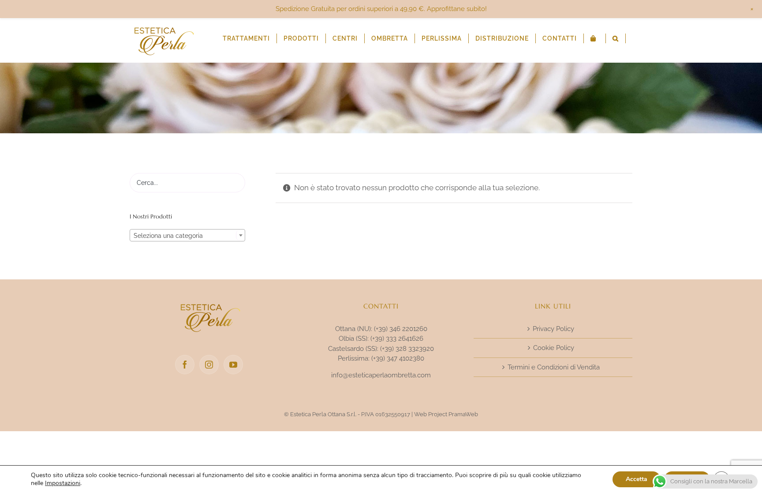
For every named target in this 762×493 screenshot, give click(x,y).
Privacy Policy (553, 329)
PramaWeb (463, 414)
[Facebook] (184, 364)
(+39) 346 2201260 (400, 329)
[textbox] (187, 236)
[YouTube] (233, 364)
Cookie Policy (553, 348)
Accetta (636, 479)
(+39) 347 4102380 (397, 358)
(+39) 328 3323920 (407, 349)
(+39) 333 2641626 (396, 338)
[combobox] (187, 235)
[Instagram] (209, 364)
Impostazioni (62, 483)
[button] (616, 38)
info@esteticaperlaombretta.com (381, 375)
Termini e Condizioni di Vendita (554, 367)
